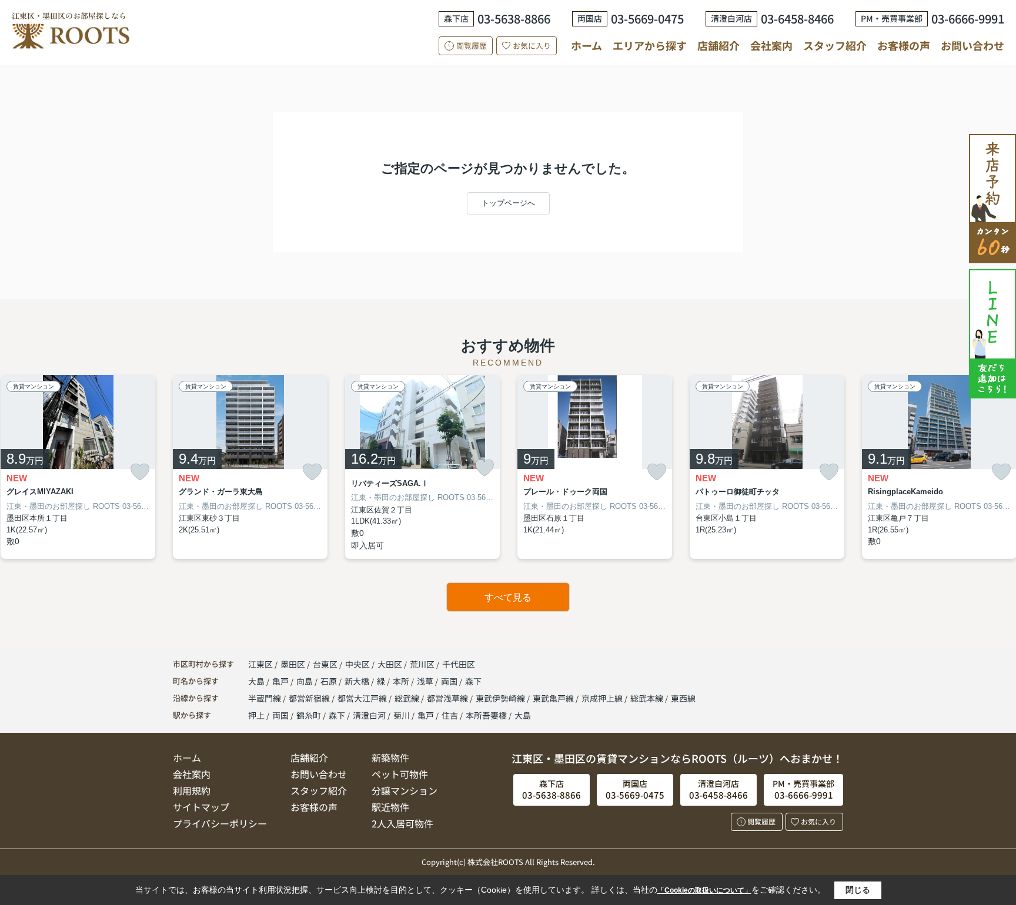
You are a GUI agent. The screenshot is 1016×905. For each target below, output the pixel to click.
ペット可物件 (400, 774)
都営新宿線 (310, 698)
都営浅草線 (448, 698)
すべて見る (508, 597)
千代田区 (458, 664)
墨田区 (292, 664)
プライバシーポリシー (220, 823)
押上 (256, 715)
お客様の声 (903, 45)
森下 (473, 681)
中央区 (357, 664)
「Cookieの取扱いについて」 (704, 890)
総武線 (408, 698)
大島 (257, 681)
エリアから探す (650, 45)
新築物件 (390, 757)
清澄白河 (369, 715)
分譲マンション (404, 790)
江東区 (260, 664)
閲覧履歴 (471, 45)
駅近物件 (390, 807)
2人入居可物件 (402, 823)
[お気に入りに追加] (140, 472)
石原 (329, 681)
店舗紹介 (718, 45)
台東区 (325, 664)
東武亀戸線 (554, 698)
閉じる (857, 889)
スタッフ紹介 (835, 45)
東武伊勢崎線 (501, 698)
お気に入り (532, 45)
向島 (305, 681)
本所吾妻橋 (486, 715)
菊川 (401, 715)
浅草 (426, 681)
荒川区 (422, 664)
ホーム (586, 45)
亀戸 (281, 681)
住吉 (450, 715)
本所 (402, 681)
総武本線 (647, 698)
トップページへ (508, 203)
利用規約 (191, 790)
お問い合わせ (972, 45)
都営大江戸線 (363, 698)
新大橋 (358, 681)
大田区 (389, 664)
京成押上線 (602, 698)
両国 (450, 681)
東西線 (683, 698)
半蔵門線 (265, 698)
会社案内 (771, 45)
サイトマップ (201, 807)
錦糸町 (308, 715)
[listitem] (250, 467)
